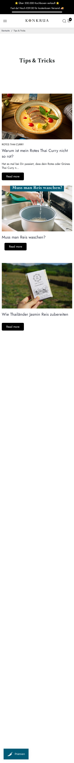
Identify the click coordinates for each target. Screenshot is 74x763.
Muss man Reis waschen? (23, 237)
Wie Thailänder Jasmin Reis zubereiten (35, 314)
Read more (12, 176)
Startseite (5, 30)
